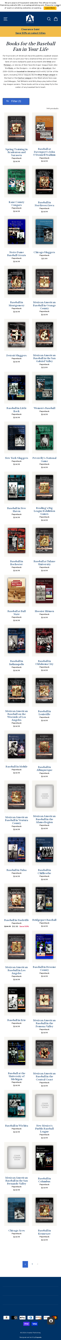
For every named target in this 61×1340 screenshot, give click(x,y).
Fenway (7, 65)
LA (38, 68)
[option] (30, 31)
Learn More (50, 8)
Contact (30, 1300)
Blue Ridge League (46, 75)
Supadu (38, 1337)
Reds (10, 68)
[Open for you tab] (51, 1320)
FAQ (31, 1309)
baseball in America (26, 71)
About (30, 1291)
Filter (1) (16, 101)
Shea (49, 62)
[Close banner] (58, 6)
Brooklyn (47, 68)
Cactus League (24, 78)
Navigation (30, 1282)
